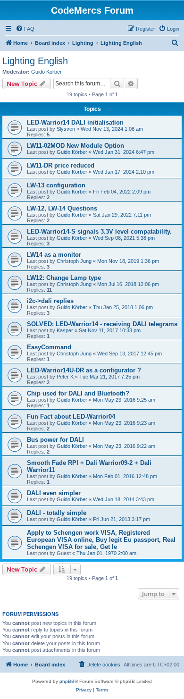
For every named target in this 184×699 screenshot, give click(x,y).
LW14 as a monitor (54, 254)
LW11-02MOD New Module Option (75, 145)
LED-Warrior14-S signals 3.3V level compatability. (99, 231)
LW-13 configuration (56, 185)
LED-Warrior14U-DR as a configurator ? (84, 370)
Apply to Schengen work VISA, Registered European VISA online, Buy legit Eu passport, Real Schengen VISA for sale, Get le (101, 539)
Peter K (65, 376)
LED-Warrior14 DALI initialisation (75, 122)
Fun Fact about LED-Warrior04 (71, 416)
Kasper (65, 330)
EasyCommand (49, 347)
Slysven (66, 129)
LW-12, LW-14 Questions (62, 208)
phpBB (67, 681)
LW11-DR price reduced (60, 165)
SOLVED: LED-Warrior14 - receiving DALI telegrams (102, 324)
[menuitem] (25, 28)
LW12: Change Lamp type (64, 277)
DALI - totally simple (56, 512)
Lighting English (35, 61)
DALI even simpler (54, 493)
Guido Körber (46, 72)
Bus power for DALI (55, 439)
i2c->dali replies (50, 300)
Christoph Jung (74, 261)
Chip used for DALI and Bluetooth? (78, 393)
